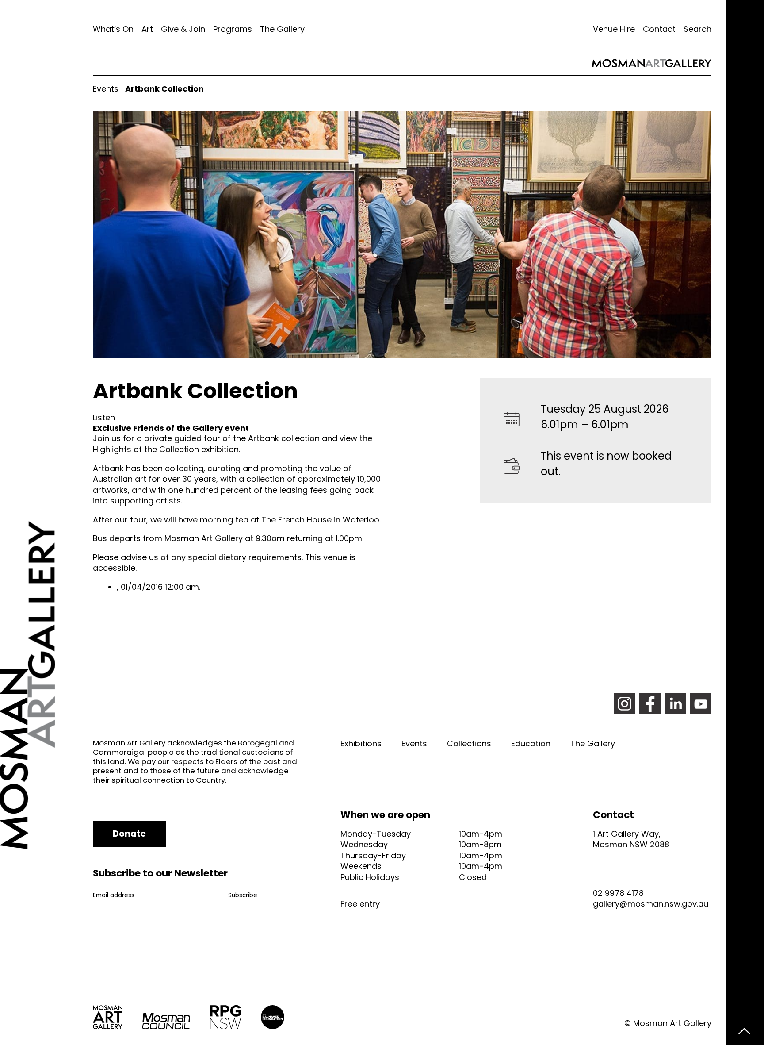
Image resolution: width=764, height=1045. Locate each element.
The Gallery (282, 29)
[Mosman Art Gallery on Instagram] (624, 703)
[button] (104, 417)
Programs (232, 29)
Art (147, 29)
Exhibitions (361, 743)
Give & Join (183, 29)
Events (105, 88)
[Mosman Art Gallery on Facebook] (650, 703)
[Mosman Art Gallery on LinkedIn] (675, 703)
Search (697, 29)
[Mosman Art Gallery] (46, 522)
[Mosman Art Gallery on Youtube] (700, 703)
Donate (129, 834)
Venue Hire (614, 29)
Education (530, 743)
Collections (469, 743)
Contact (659, 29)
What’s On (113, 29)
